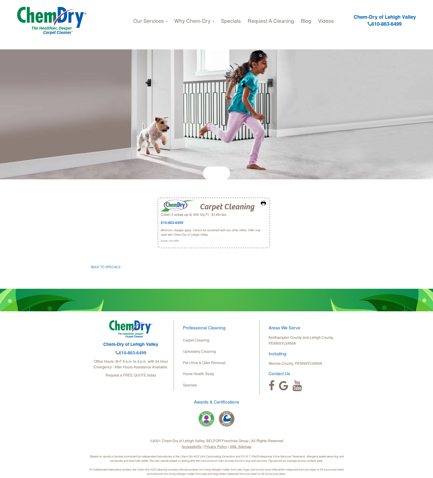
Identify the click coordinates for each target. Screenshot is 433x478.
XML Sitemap (240, 446)
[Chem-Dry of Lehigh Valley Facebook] (272, 385)
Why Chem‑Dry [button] (193, 20)
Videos (326, 20)
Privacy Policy (215, 446)
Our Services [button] (149, 20)
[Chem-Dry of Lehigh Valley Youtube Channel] (297, 385)
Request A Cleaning (271, 20)
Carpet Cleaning (196, 340)
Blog (306, 20)
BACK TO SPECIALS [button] (105, 267)
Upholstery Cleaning (199, 351)
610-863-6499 (386, 23)
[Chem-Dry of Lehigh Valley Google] (283, 385)
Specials (231, 20)
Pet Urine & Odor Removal (204, 362)
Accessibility (192, 446)
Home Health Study (198, 373)
